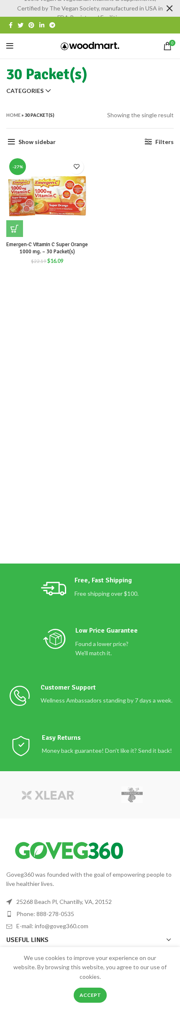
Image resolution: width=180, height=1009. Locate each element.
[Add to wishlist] (76, 167)
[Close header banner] (169, 8)
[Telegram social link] (52, 25)
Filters (164, 141)
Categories (25, 91)
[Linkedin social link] (42, 25)
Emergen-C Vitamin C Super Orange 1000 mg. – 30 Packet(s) (47, 248)
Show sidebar (37, 141)
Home (13, 115)
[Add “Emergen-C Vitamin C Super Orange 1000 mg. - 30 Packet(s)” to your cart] (14, 228)
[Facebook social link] (10, 25)
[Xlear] (48, 795)
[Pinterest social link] (31, 25)
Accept (90, 995)
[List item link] (90, 914)
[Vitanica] (132, 794)
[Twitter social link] (20, 25)
